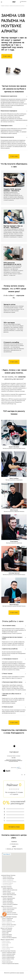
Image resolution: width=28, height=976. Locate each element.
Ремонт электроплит (7, 961)
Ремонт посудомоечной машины (10, 963)
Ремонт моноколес (8, 911)
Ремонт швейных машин (9, 893)
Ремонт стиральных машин (9, 952)
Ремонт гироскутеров (8, 909)
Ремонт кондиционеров (8, 957)
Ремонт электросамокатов (9, 908)
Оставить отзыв (14, 827)
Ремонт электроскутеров (9, 912)
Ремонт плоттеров (7, 934)
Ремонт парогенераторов (9, 894)
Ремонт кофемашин (8, 899)
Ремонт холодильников (8, 955)
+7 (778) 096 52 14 (23, 2)
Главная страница (5, 5)
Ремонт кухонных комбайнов (10, 904)
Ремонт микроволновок (9, 898)
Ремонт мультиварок (8, 902)
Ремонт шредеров (7, 936)
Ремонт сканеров (6, 931)
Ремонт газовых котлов (8, 958)
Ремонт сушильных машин (8, 954)
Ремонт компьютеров (8, 878)
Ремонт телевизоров (7, 918)
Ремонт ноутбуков (7, 877)
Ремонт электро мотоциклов (10, 914)
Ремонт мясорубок (8, 901)
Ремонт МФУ (5, 932)
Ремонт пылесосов (7, 888)
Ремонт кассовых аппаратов (9, 937)
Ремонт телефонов (7, 920)
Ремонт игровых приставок (9, 924)
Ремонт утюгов (7, 891)
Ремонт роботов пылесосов (10, 889)
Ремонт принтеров (7, 929)
